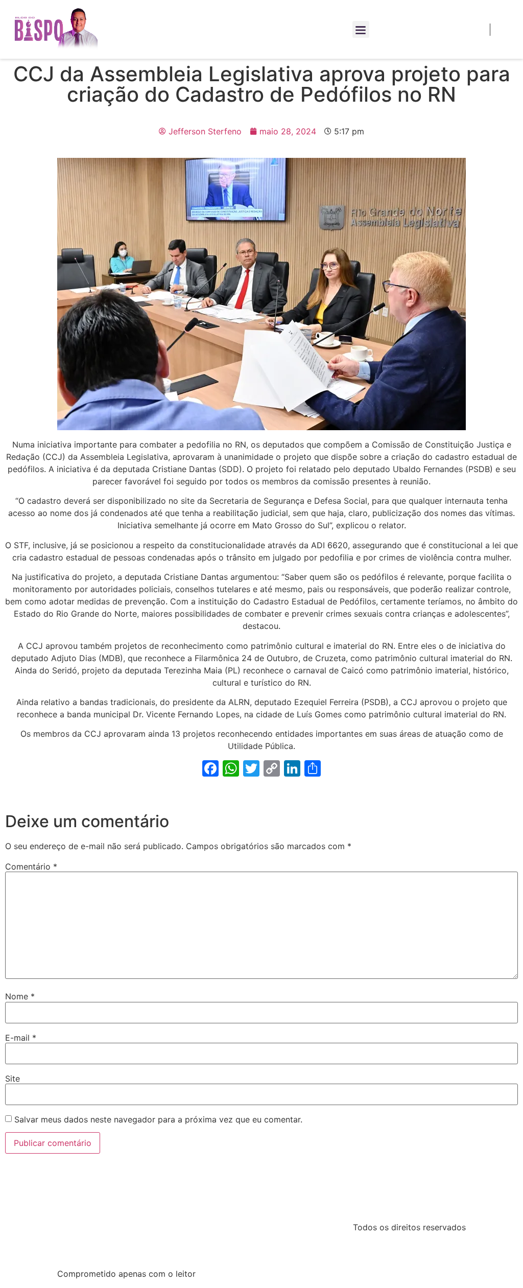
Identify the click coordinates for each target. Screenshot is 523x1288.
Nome (20, 996)
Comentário (31, 866)
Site (12, 1078)
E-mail (20, 1038)
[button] (360, 29)
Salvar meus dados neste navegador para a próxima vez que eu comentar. (158, 1119)
